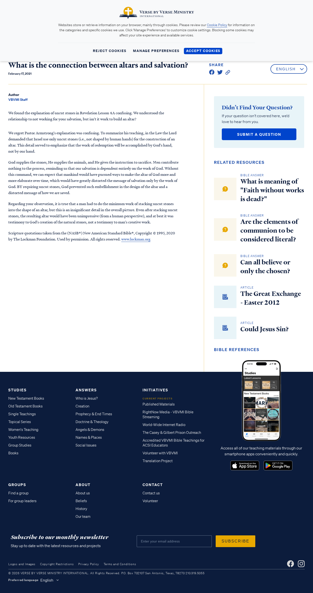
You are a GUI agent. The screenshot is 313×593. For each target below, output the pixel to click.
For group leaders (22, 501)
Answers (86, 389)
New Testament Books (26, 398)
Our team (83, 516)
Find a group (18, 493)
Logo (244, 465)
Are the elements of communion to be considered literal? (269, 230)
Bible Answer (252, 175)
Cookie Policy (217, 25)
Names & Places (89, 437)
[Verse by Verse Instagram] (301, 563)
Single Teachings (22, 414)
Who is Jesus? (87, 398)
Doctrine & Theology (92, 422)
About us (83, 493)
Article (247, 287)
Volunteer (150, 501)
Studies (17, 389)
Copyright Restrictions (57, 564)
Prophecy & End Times (94, 414)
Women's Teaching (23, 429)
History (81, 509)
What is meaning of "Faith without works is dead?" (272, 190)
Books (13, 453)
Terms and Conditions (120, 564)
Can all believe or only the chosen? (265, 266)
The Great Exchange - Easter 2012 (270, 298)
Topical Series (19, 422)
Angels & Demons (90, 429)
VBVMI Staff (18, 99)
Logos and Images (21, 564)
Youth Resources (21, 437)
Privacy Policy (88, 564)
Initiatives (155, 389)
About (83, 484)
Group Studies (19, 445)
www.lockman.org (135, 239)
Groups (17, 484)
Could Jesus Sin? (264, 329)
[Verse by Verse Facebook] (290, 563)
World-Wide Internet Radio (164, 425)
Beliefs (81, 501)
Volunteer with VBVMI (160, 453)
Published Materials (159, 404)
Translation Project (158, 461)
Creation (82, 406)
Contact (153, 484)
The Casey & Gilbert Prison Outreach (172, 432)
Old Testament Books (25, 406)
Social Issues (86, 445)
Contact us (151, 493)
